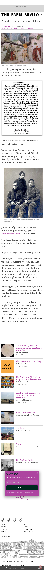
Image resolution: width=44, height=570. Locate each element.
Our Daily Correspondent (24, 28)
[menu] (41, 14)
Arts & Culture (7, 28)
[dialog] (22, 484)
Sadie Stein (7, 26)
